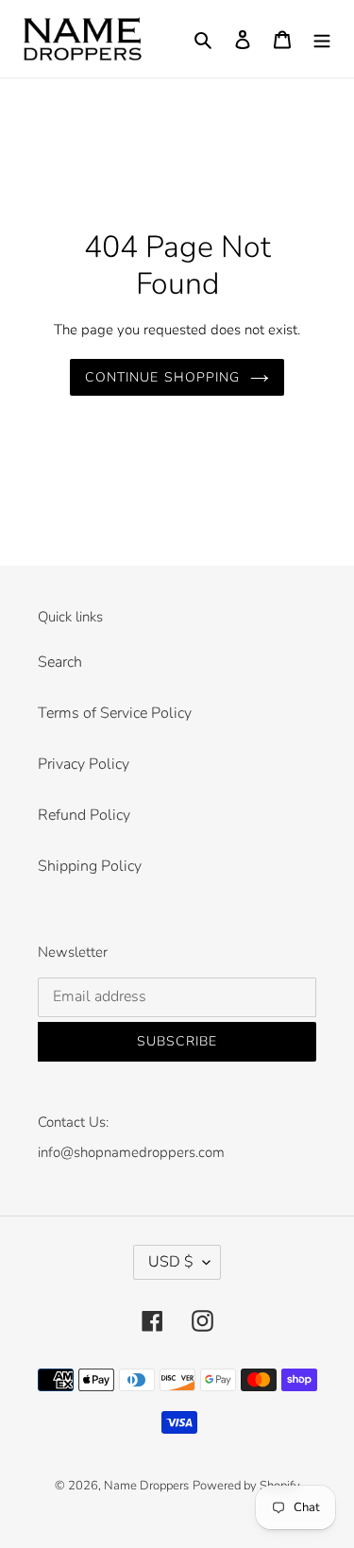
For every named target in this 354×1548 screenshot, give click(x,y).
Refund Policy (84, 815)
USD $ (171, 1261)
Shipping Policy (90, 866)
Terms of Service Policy (115, 713)
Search (60, 662)
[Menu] (322, 39)
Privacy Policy (83, 764)
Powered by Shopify (246, 1485)
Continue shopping (162, 377)
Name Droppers (146, 1485)
